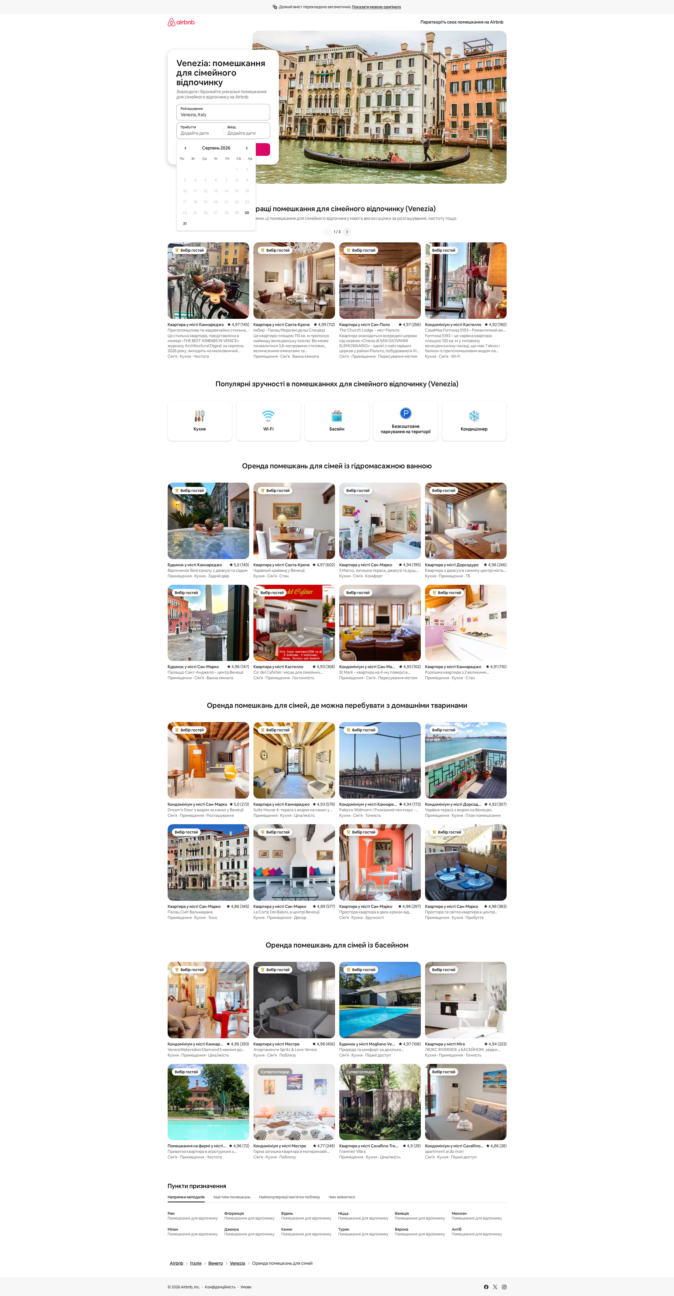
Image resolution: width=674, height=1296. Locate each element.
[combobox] (223, 114)
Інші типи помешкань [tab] (232, 1197)
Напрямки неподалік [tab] (186, 1197)
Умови (245, 1287)
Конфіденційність (220, 1287)
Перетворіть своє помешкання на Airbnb (462, 22)
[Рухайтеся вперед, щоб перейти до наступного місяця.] (246, 148)
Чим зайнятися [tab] (342, 1197)
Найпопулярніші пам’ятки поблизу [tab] (289, 1197)
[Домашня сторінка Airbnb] (181, 22)
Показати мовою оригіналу (376, 6)
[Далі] (347, 232)
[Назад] (327, 232)
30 (247, 212)
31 (185, 223)
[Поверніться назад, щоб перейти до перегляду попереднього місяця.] (185, 148)
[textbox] (200, 133)
